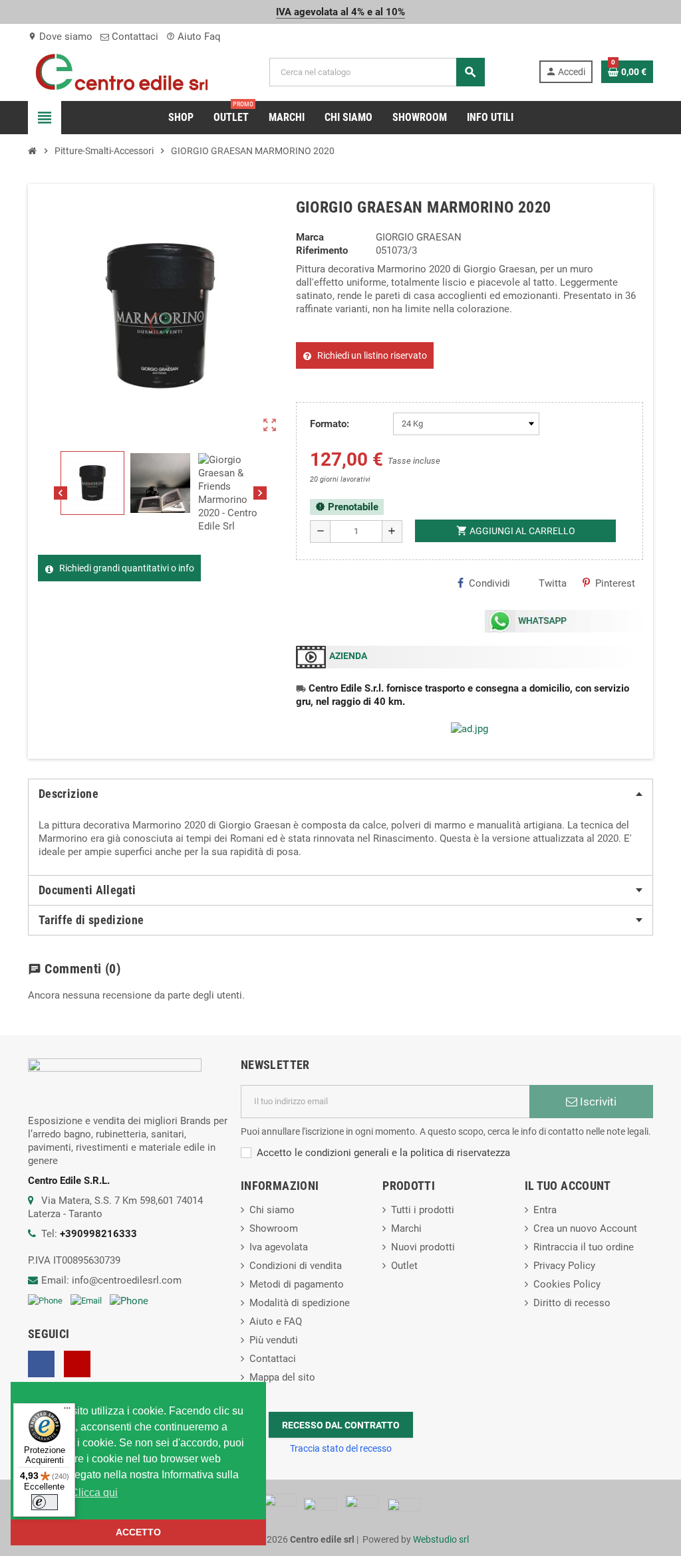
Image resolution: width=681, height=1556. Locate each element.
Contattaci (133, 37)
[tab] (340, 794)
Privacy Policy (564, 1266)
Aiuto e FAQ (275, 1321)
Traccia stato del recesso (341, 1448)
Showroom (273, 1228)
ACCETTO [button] (138, 1532)
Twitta (553, 583)
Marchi (406, 1228)
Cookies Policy (567, 1284)
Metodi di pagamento (296, 1284)
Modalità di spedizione (299, 1303)
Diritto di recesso (572, 1303)
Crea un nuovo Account (585, 1228)
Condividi (489, 583)
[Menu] (67, 1411)
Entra (545, 1210)
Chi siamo (272, 1210)
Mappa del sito (282, 1377)
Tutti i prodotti (422, 1210)
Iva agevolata (278, 1247)
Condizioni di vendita (295, 1266)
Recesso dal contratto (341, 1425)
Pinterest (615, 583)
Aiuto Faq (193, 37)
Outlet (404, 1266)
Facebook (41, 1364)
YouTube (77, 1364)
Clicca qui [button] (94, 1492)
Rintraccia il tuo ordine (583, 1247)
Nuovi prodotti (423, 1247)
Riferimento (322, 250)
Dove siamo (60, 37)
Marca (310, 237)
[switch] (44, 1502)
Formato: (329, 424)
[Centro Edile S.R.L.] (121, 71)
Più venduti (273, 1340)
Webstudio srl (441, 1539)
